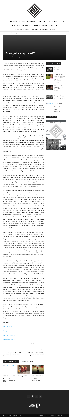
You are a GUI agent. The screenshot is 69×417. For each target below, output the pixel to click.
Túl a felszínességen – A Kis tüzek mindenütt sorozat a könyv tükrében (12, 354)
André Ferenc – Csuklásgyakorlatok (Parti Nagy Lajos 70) (59, 97)
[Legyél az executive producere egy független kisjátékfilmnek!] (38, 369)
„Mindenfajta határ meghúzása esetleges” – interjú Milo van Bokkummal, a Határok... (59, 106)
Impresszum (58, 415)
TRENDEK (52, 29)
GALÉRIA (16, 29)
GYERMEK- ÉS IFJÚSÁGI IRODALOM (28, 21)
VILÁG (44, 21)
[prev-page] (4, 385)
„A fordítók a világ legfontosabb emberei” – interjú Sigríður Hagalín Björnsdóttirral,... (59, 77)
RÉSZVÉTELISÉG (44, 29)
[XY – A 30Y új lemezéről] (49, 69)
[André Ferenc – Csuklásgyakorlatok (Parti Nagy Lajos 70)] (49, 97)
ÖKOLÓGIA (35, 29)
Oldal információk (49, 415)
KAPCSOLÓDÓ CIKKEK (11, 361)
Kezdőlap (5, 33)
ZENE (18, 25)
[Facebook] (28, 396)
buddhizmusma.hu (9, 335)
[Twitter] (36, 396)
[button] (64, 21)
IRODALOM (13, 21)
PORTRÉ (51, 25)
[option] (56, 135)
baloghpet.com (8, 331)
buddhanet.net (8, 326)
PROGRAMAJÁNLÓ (25, 29)
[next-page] (7, 385)
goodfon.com (39, 344)
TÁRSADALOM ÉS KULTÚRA (40, 25)
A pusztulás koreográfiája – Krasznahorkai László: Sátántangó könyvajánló (35, 354)
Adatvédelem (40, 415)
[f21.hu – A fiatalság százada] (34, 9)
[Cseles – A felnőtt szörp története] (24, 369)
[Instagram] (32, 396)
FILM (40, 21)
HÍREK (56, 25)
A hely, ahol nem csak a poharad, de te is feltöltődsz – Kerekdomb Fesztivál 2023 (9, 378)
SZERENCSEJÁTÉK (53, 21)
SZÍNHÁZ (13, 25)
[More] (23, 348)
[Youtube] (40, 396)
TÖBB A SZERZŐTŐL (26, 361)
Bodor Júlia (12, 56)
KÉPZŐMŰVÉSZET (26, 25)
